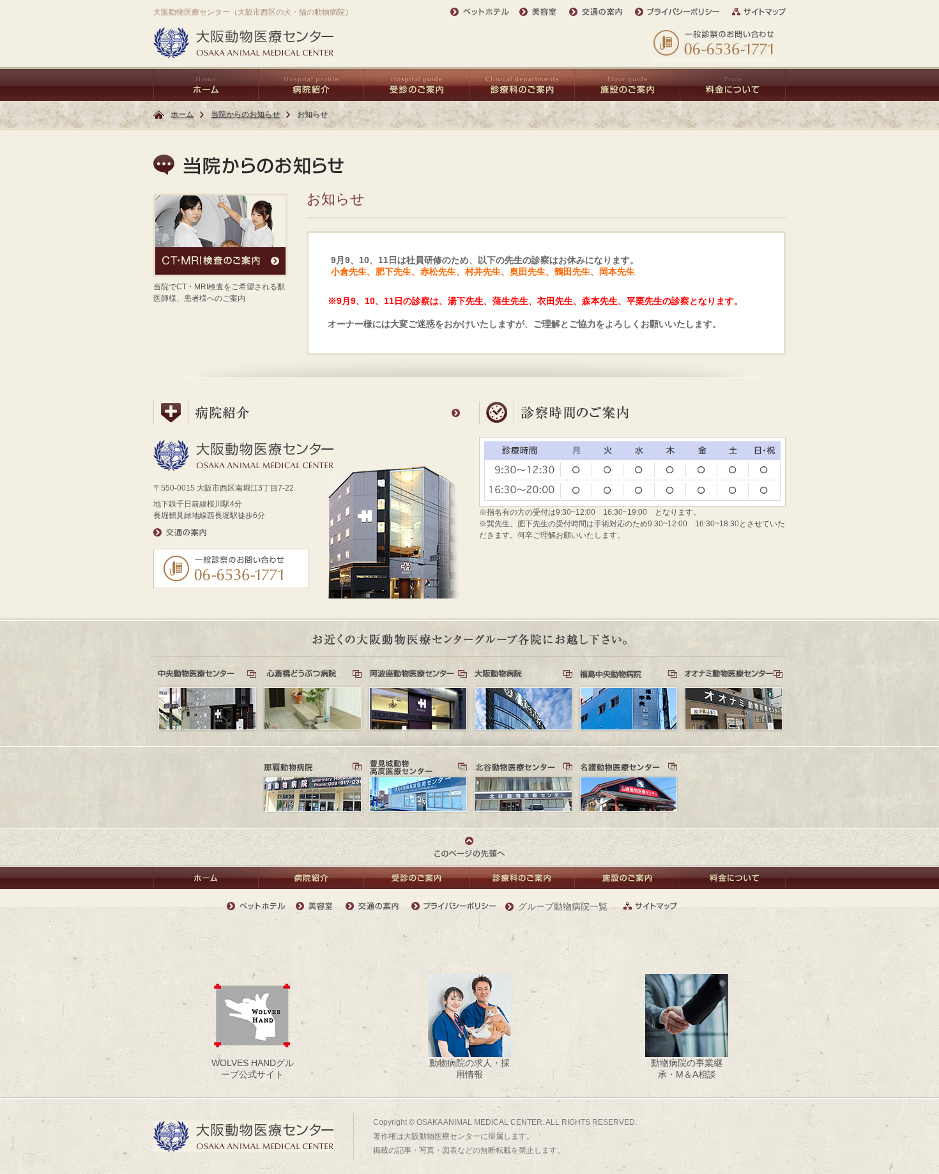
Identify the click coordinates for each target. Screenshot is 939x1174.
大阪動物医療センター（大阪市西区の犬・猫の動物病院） (253, 12)
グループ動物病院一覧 (562, 906)
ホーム (182, 114)
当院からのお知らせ (245, 114)
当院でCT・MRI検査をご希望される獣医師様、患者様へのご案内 (219, 292)
